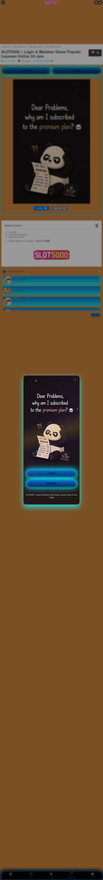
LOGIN (51, 473)
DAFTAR (51, 483)
